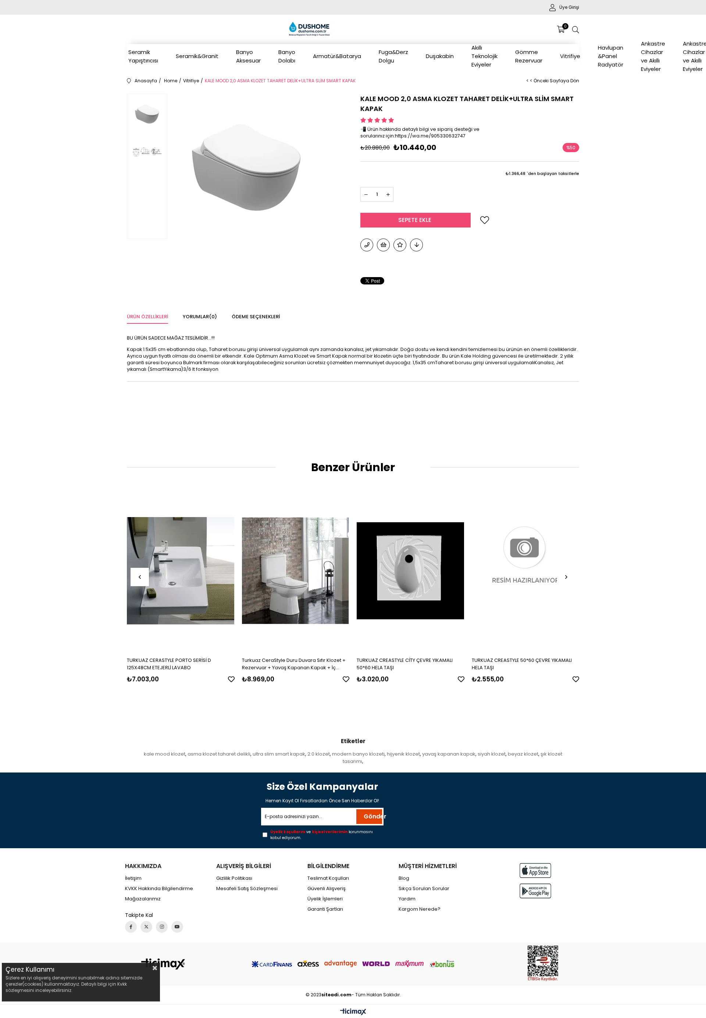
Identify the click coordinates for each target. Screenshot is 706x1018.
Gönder (373, 816)
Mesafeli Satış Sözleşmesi (247, 888)
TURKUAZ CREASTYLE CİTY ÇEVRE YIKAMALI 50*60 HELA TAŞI (405, 664)
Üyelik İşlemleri (325, 899)
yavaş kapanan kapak (448, 753)
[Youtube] (177, 927)
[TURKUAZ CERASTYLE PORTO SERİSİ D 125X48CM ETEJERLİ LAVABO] (181, 571)
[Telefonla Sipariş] (366, 245)
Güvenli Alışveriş (326, 888)
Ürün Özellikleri (147, 316)
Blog (404, 878)
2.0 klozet (318, 753)
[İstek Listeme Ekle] (383, 245)
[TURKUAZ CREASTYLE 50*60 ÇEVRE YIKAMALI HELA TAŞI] (526, 571)
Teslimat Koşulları (328, 878)
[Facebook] (131, 927)
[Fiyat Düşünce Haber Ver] (416, 245)
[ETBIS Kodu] (543, 963)
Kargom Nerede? (420, 909)
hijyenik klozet (403, 753)
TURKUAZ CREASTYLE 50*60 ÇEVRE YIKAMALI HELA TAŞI (522, 664)
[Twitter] (146, 927)
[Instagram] (162, 927)
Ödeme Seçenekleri (256, 316)
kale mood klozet (164, 753)
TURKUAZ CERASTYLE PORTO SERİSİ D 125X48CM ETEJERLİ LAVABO (169, 664)
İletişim (133, 878)
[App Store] (535, 870)
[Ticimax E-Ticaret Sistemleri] (353, 1012)
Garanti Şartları (325, 909)
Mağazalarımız (143, 899)
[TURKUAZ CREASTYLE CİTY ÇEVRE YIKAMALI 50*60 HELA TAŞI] (410, 571)
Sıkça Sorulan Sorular (424, 888)
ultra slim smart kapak (279, 753)
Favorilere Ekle (231, 679)
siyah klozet (492, 753)
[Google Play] (535, 891)
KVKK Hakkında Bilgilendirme (159, 888)
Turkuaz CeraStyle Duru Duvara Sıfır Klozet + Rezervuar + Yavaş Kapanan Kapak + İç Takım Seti (294, 664)
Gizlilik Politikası (234, 878)
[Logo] (163, 963)
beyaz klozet (523, 753)
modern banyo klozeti (358, 753)
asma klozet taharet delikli (219, 753)
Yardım (407, 899)
